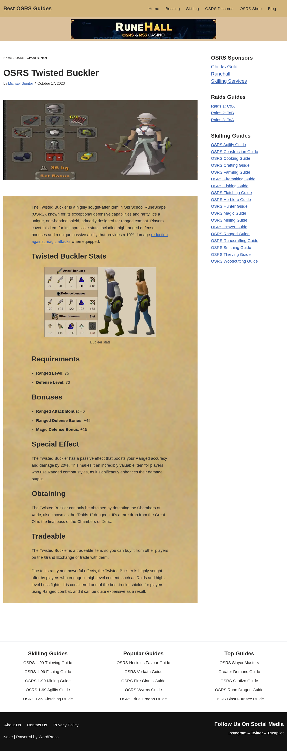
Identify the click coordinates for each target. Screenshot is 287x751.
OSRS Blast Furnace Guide (239, 699)
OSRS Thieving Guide (231, 254)
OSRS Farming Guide (230, 172)
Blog (272, 8)
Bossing (172, 8)
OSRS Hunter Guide (229, 206)
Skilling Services (229, 81)
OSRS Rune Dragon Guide (239, 690)
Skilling (192, 8)
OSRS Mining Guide (229, 220)
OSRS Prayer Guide (229, 227)
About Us (12, 725)
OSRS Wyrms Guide (143, 690)
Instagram (237, 733)
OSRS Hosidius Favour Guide (143, 662)
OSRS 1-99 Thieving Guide (47, 662)
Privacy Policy (65, 725)
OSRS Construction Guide (234, 151)
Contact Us (37, 725)
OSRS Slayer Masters (239, 662)
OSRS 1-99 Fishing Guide (47, 671)
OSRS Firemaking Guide (233, 179)
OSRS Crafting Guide (230, 165)
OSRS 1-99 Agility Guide (48, 690)
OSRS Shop (251, 8)
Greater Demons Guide (239, 671)
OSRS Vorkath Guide (143, 671)
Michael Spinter (20, 83)
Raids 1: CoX (223, 106)
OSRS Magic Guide (228, 213)
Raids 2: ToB (222, 113)
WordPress (49, 737)
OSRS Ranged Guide (230, 234)
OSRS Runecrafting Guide (234, 240)
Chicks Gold (224, 66)
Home (153, 8)
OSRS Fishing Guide (229, 186)
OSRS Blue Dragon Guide (143, 699)
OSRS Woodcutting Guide (234, 261)
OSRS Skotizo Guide (239, 681)
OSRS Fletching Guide (231, 192)
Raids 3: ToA (222, 120)
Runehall (220, 74)
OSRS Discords (219, 8)
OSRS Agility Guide (228, 144)
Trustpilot (275, 733)
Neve (8, 737)
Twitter (257, 733)
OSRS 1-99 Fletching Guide (48, 699)
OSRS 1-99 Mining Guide (48, 681)
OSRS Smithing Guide (231, 247)
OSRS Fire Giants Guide (143, 681)
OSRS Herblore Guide (231, 199)
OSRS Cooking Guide (230, 158)
